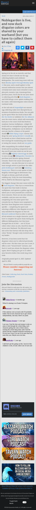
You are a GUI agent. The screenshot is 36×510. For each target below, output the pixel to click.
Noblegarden (11, 276)
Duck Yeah (24, 274)
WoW (3, 16)
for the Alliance (28, 117)
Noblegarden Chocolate (23, 156)
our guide (28, 143)
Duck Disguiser (9, 185)
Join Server (27, 414)
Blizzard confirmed (9, 214)
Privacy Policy (14, 488)
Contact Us (20, 486)
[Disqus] (18, 321)
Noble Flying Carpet (16, 134)
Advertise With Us (26, 488)
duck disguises (25, 97)
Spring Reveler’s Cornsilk (21, 136)
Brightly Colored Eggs (19, 154)
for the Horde (7, 117)
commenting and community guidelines (17, 291)
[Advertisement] (19, 361)
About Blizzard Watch (9, 486)
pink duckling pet (8, 168)
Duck (18, 274)
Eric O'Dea (7, 46)
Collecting (13, 274)
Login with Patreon (29, 11)
